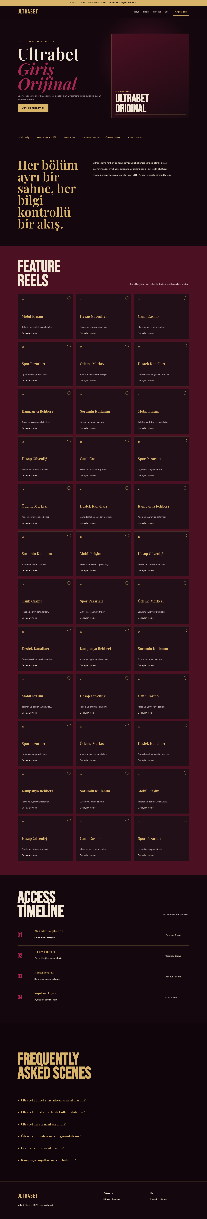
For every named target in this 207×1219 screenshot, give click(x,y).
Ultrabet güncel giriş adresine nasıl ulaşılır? (53, 1100)
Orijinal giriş (181, 11)
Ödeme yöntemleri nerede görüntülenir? (51, 1136)
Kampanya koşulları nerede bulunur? (48, 1160)
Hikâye (136, 11)
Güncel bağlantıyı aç (33, 107)
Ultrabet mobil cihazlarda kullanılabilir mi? (53, 1112)
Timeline (157, 11)
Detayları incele (29, 333)
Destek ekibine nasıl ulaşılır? (42, 1148)
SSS (167, 11)
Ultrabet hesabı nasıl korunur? (43, 1124)
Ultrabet (28, 11)
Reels (146, 11)
